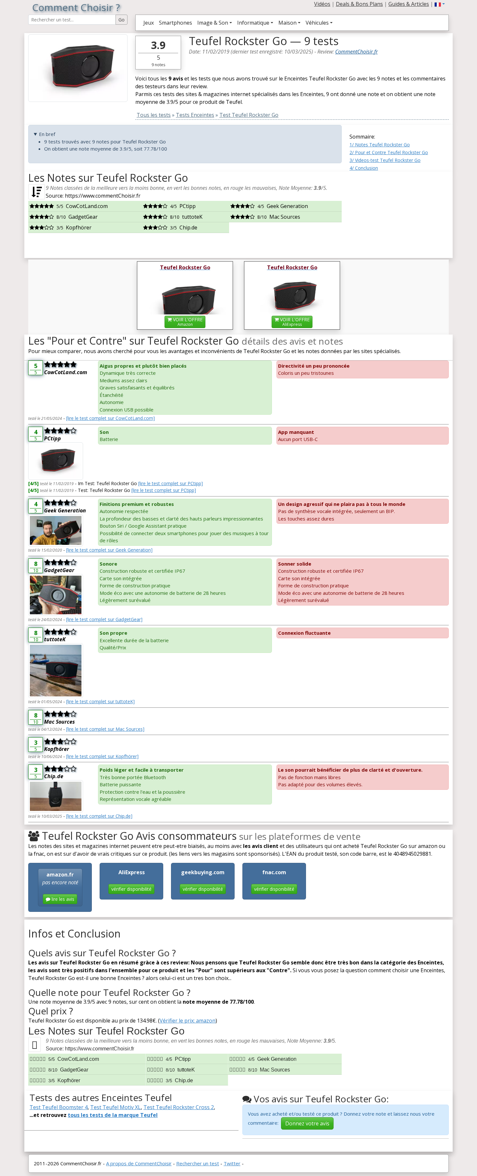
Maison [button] (287, 22)
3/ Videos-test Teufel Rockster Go (385, 160)
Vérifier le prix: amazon (187, 1020)
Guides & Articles (408, 3)
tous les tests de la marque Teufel (113, 1115)
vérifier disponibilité (131, 889)
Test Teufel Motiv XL (115, 1107)
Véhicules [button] (317, 22)
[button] (439, 3)
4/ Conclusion (363, 168)
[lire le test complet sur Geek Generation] (109, 550)
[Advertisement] (399, 212)
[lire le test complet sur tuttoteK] (100, 701)
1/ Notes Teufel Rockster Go (379, 144)
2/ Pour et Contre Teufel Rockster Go (388, 152)
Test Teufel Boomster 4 (59, 1107)
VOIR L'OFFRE (187, 321)
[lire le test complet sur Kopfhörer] (102, 756)
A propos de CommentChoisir (139, 1163)
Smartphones (175, 22)
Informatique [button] (253, 22)
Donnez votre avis (307, 1123)
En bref (47, 134)
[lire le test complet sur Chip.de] (99, 816)
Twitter (232, 1163)
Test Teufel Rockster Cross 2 (178, 1107)
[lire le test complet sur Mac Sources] (105, 729)
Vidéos (322, 3)
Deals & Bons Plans (359, 3)
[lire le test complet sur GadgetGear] (104, 619)
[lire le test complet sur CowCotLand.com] (110, 418)
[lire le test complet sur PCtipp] (170, 483)
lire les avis (62, 899)
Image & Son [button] (212, 22)
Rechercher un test (197, 1163)
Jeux (148, 22)
